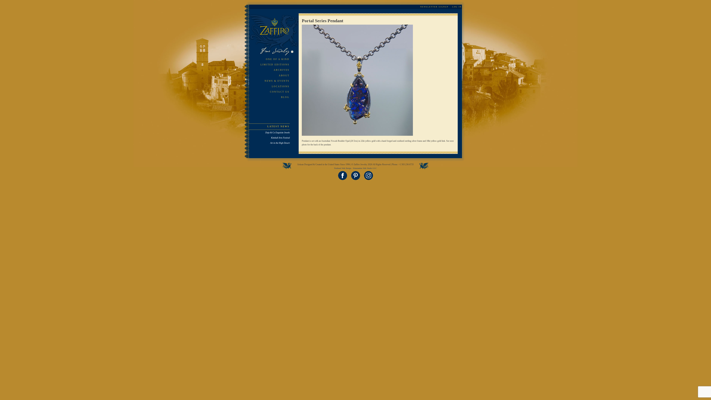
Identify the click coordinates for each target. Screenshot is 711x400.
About (284, 75)
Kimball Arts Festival (280, 137)
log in (457, 7)
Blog (285, 97)
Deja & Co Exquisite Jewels (277, 132)
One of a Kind (277, 59)
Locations (280, 86)
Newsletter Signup (434, 7)
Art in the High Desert (280, 143)
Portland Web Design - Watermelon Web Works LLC (355, 168)
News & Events (277, 81)
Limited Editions (275, 64)
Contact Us (279, 92)
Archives (281, 70)
